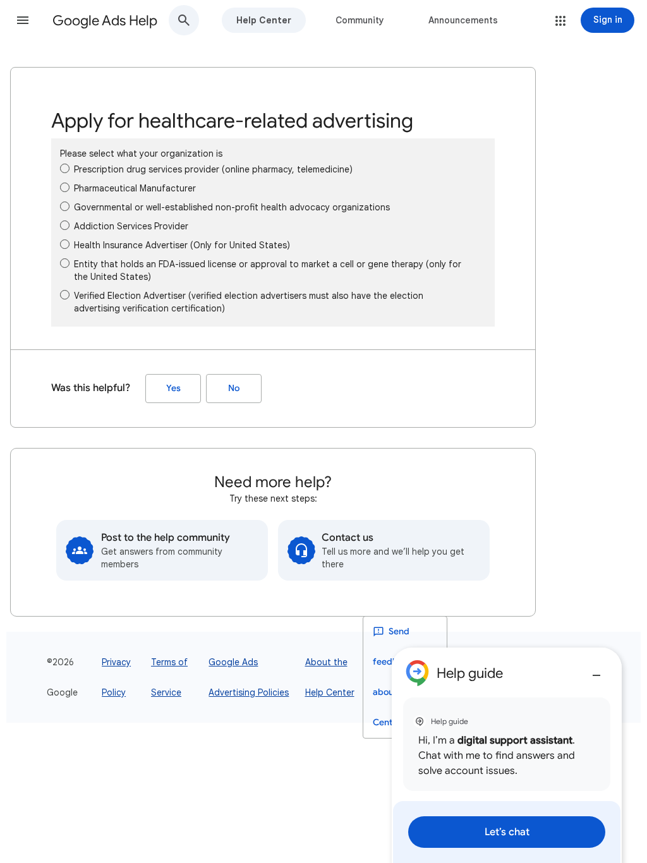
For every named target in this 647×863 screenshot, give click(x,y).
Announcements (463, 20)
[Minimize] (596, 670)
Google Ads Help (104, 20)
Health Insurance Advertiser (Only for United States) (182, 245)
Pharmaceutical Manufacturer (135, 188)
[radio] (65, 168)
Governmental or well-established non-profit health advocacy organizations (232, 207)
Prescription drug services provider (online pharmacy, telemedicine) (213, 169)
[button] (23, 20)
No (233, 388)
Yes (173, 388)
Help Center (263, 20)
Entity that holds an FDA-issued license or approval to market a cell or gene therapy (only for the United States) (267, 270)
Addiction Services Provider (131, 226)
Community (360, 20)
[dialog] (507, 755)
